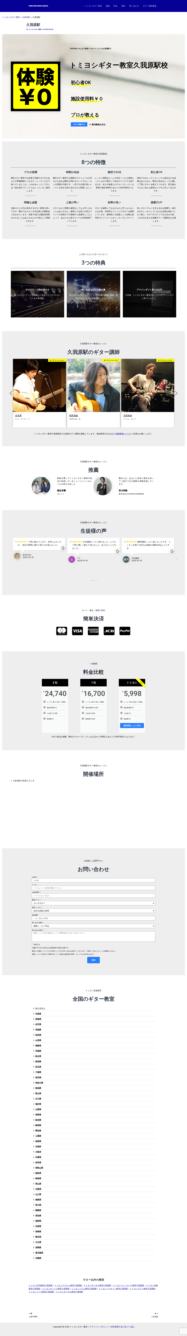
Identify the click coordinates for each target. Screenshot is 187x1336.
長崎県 (38, 1231)
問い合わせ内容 (37, 930)
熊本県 (38, 1237)
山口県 (38, 1194)
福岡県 (38, 1221)
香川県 (38, 1205)
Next (177, 559)
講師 (108, 6)
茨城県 (38, 1051)
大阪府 (38, 1152)
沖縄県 (38, 1258)
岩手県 (38, 1024)
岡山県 (38, 1183)
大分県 (38, 1242)
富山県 (38, 1093)
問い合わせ (134, 6)
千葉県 (38, 1072)
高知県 (38, 1215)
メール (34, 885)
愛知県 (38, 1130)
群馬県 (38, 1061)
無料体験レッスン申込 (132, 725)
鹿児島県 (39, 1253)
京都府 (38, 1146)
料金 (116, 6)
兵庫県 (38, 1157)
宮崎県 (38, 1247)
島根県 (38, 1178)
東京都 (38, 1077)
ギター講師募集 (149, 6)
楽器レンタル (36, 907)
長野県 (38, 1114)
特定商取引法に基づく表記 (122, 1327)
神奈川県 (39, 1083)
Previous (10, 559)
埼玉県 (38, 1067)
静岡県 (38, 1125)
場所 (123, 6)
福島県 (38, 1045)
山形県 (38, 1040)
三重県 (38, 1136)
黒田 (125, 415)
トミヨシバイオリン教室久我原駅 (113, 1289)
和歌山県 (39, 1168)
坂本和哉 (19, 415)
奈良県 (38, 1162)
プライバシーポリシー (99, 1327)
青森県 (38, 1019)
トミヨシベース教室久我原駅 (41, 1292)
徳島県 (38, 1199)
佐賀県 (38, 1226)
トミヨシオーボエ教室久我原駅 (97, 1285)
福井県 (38, 1104)
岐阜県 (38, 1120)
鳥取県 (38, 1173)
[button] (93, 1008)
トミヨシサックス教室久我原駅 (55, 1289)
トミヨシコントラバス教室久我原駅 (128, 1285)
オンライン (40, 1008)
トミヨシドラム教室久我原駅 (84, 1289)
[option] (39, 393)
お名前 (34, 877)
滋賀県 (38, 1141)
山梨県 (38, 1109)
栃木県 (38, 1056)
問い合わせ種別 (37, 922)
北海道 (38, 1013)
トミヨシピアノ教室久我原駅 (142, 1289)
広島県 (38, 1189)
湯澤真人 (73, 415)
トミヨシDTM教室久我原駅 (41, 1285)
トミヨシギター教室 (93, 6)
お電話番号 (36, 892)
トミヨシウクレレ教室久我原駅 (68, 1285)
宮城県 (38, 1029)
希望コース (36, 900)
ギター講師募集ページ (120, 434)
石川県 (38, 1098)
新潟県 (38, 1088)
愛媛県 (38, 1210)
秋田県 (38, 1035)
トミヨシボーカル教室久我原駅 (69, 1292)
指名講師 (35, 915)
